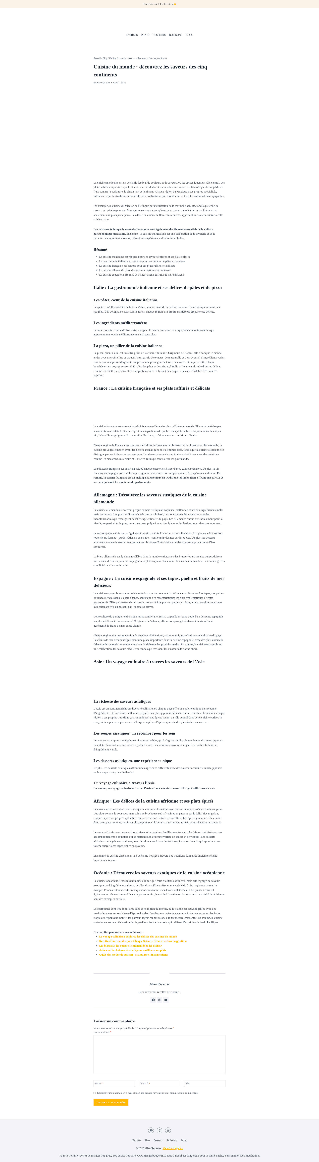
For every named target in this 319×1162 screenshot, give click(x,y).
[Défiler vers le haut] (310, 1157)
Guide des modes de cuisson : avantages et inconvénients (133, 954)
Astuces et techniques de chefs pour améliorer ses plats (132, 950)
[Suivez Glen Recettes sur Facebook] (153, 1000)
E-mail (145, 1083)
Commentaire (102, 1032)
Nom (99, 1083)
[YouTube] (151, 1130)
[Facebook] (159, 1130)
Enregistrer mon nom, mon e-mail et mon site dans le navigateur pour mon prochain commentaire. (148, 1092)
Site (188, 1083)
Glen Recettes (103, 82)
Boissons (175, 34)
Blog (189, 34)
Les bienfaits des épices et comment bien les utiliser (130, 945)
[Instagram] (168, 1130)
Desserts (159, 34)
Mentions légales (173, 1148)
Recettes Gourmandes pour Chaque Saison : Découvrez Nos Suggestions (143, 941)
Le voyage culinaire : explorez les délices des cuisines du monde (138, 936)
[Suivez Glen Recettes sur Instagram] (159, 1000)
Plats (145, 34)
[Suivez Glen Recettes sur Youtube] (166, 1000)
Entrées (132, 34)
